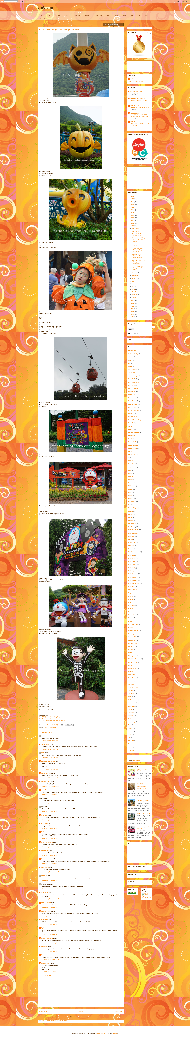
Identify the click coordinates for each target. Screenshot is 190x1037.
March (134, 292)
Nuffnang (131, 634)
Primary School (133, 662)
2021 (132, 210)
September (136, 275)
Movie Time (132, 615)
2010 (132, 311)
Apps (130, 360)
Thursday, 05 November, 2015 (50, 916)
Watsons (131, 750)
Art (132, 15)
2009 (132, 314)
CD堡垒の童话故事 (136, 91)
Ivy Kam (43, 928)
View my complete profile (136, 81)
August (134, 278)
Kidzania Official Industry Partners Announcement (138, 255)
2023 (132, 204)
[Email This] (66, 725)
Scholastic (131, 674)
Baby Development (134, 382)
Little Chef (131, 568)
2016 (132, 223)
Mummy (130, 618)
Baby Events (132, 394)
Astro (130, 366)
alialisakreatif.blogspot (48, 761)
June (134, 284)
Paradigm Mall (132, 643)
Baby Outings (132, 401)
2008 (132, 317)
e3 (129, 457)
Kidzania (131, 536)
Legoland (131, 545)
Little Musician (132, 580)
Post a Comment (46, 975)
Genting (130, 498)
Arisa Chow (44, 790)
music (130, 621)
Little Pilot (131, 586)
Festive (46, 727)
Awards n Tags (133, 376)
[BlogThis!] (68, 725)
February (135, 294)
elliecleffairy (45, 867)
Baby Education (133, 388)
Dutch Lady (131, 454)
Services (131, 684)
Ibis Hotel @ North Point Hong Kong (49, 717)
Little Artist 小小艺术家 (137, 98)
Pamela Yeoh (45, 850)
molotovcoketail (100, 1033)
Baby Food (131, 398)
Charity (130, 429)
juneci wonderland (47, 938)
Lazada (130, 539)
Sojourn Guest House (143, 813)
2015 (132, 226)
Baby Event (131, 391)
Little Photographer (134, 583)
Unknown (44, 815)
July (133, 281)
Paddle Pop (132, 640)
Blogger (115, 1033)
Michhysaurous (46, 781)
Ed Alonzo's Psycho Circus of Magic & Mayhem (138, 249)
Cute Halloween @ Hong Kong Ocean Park (51, 718)
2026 (132, 196)
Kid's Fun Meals (133, 530)
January (135, 297)
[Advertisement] (80, 993)
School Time (132, 678)
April (133, 289)
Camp (130, 426)
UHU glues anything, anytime (138, 100)
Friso (130, 492)
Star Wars (131, 712)
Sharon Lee (44, 892)
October (135, 273)
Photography (132, 656)
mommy (130, 608)
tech (139, 15)
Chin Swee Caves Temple (137, 244)
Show (116, 15)
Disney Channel (133, 445)
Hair (129, 505)
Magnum (131, 596)
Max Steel (131, 605)
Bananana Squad (133, 410)
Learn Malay (132, 542)
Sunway (130, 715)
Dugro (130, 451)
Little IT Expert (132, 577)
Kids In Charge (133, 533)
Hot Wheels (132, 523)
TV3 (129, 737)
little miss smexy (46, 859)
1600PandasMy (133, 354)
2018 (132, 218)
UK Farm (131, 740)
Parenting (98, 15)
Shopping (76, 15)
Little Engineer (132, 571)
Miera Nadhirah (46, 773)
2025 (132, 199)
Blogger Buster (137, 760)
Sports (108, 15)
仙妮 (42, 832)
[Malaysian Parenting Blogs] (139, 56)
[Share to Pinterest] (73, 725)
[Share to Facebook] (71, 725)
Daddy (130, 438)
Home (81, 1012)
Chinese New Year (134, 432)
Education (87, 15)
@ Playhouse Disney (143, 770)
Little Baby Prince (136, 106)
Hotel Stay (131, 527)
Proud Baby (132, 668)
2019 (132, 215)
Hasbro (130, 511)
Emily (43, 752)
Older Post (118, 1012)
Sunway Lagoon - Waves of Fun (137, 234)
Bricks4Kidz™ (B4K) (134, 420)
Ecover (130, 460)
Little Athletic (132, 564)
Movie (147, 15)
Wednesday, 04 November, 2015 (51, 786)
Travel (67, 15)
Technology (131, 722)
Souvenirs (131, 706)
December (135, 228)
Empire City (132, 467)
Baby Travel (132, 407)
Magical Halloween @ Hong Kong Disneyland (52, 720)
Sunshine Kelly (46, 911)
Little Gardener (133, 574)
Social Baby (132, 703)
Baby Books (132, 379)
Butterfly (130, 423)
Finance (52, 18)
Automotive (131, 372)
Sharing (130, 690)
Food (41, 15)
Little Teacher (132, 589)
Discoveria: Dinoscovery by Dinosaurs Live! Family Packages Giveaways (142, 787)
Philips (130, 652)
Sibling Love (132, 700)
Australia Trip (132, 369)
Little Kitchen (135, 113)
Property (43, 18)
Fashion (130, 476)
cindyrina (44, 875)
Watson (130, 747)
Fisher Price (132, 486)
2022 (132, 207)
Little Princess (135, 122)
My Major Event (133, 624)
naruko (130, 627)
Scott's (130, 681)
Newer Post (43, 1012)
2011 (132, 309)
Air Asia (130, 357)
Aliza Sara (44, 823)
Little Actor (131, 555)
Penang (130, 649)
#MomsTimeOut (133, 350)
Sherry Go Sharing (47, 842)
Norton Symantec (133, 630)
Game (130, 495)
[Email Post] (62, 725)
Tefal (129, 725)
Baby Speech (132, 404)
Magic (130, 593)
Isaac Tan (44, 955)
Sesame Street (133, 687)
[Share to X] (69, 725)
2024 (132, 202)
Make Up (131, 599)
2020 (132, 212)
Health (125, 15)
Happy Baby (132, 508)
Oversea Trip (52, 727)
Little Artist (131, 561)
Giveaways (131, 501)
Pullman (130, 671)
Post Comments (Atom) (84, 1017)
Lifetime (130, 549)
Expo (130, 473)
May (133, 286)
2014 (132, 300)
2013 (132, 303)
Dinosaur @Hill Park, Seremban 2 (143, 801)
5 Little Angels (45, 744)
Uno (129, 744)
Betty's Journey (46, 902)
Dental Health (132, 442)
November (135, 231)
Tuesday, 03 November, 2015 (50, 740)
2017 (132, 220)
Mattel (130, 602)
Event (50, 15)
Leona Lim (44, 946)
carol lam (44, 736)
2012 (132, 306)
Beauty (58, 15)
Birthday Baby (132, 416)
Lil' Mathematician (134, 552)
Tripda (130, 734)
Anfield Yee (44, 919)
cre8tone (45, 7)
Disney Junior (132, 448)
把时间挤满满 (134, 93)
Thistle (130, 728)
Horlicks (130, 520)
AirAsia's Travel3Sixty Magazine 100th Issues (138, 239)
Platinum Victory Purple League (139, 107)
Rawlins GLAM (45, 963)
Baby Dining (132, 385)
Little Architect (132, 558)
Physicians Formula (134, 659)
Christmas (131, 435)
